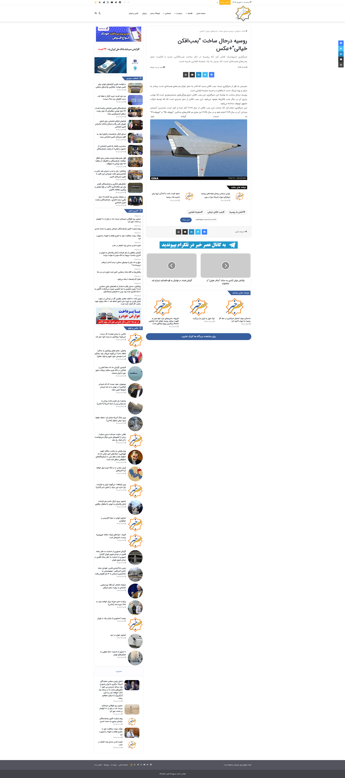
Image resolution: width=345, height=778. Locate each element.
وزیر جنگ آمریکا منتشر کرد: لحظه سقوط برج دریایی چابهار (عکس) (110, 419)
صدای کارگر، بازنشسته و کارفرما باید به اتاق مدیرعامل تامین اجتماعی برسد (111, 135)
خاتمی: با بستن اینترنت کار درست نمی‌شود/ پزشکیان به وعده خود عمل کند (111, 335)
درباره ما (114, 765)
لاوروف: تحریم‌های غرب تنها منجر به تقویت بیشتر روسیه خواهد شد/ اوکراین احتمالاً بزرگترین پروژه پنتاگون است (164, 321)
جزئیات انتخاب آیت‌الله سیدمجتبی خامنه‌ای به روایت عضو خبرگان (113, 586)
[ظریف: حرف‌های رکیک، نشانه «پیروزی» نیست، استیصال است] (135, 540)
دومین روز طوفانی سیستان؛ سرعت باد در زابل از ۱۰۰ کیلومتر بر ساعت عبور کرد (111, 708)
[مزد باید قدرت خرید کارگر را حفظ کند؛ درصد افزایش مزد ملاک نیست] (135, 100)
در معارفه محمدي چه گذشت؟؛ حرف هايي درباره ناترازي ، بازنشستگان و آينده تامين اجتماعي (110, 199)
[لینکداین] (198, 74)
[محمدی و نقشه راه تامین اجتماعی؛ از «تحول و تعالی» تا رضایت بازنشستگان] (135, 150)
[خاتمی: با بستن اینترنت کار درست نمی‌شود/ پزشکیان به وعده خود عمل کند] (135, 340)
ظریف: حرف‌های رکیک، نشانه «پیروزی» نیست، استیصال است (111, 536)
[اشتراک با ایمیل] (192, 74)
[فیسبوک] (211, 74)
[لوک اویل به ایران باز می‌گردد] (199, 307)
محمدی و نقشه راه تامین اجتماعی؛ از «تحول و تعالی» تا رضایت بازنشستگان (111, 147)
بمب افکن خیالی (215, 212)
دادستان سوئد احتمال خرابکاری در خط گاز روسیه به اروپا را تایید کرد (235, 320)
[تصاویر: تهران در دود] (135, 641)
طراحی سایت (181, 774)
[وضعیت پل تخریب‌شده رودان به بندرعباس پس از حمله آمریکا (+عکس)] (135, 407)
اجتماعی (168, 13)
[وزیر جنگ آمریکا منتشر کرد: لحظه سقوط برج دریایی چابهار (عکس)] (135, 423)
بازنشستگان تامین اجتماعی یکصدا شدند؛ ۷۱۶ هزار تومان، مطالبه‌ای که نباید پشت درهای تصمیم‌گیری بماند (110, 111)
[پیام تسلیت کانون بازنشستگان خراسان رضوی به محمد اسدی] (132, 721)
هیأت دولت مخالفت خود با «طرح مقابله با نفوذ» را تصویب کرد (111, 731)
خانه (244, 31)
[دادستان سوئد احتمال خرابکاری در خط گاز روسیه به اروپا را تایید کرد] (235, 307)
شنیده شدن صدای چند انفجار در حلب (110, 743)
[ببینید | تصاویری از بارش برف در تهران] (135, 624)
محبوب (118, 671)
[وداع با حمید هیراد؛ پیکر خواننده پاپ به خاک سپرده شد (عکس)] (135, 607)
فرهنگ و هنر (155, 13)
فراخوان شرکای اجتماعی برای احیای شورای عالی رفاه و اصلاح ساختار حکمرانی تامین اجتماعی (110, 124)
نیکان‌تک (162, 774)
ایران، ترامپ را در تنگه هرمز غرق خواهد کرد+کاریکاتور (111, 469)
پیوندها (106, 765)
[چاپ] (185, 74)
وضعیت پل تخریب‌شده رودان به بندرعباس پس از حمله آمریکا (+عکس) (111, 402)
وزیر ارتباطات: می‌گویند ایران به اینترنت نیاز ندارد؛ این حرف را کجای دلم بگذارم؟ (111, 486)
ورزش (144, 13)
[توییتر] (205, 74)
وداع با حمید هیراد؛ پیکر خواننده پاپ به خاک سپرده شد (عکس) (111, 603)
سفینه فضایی (195, 212)
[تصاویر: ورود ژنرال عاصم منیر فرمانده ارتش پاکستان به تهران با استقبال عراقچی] (135, 507)
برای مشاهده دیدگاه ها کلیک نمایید (199, 336)
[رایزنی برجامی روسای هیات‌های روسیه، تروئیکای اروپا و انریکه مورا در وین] (239, 196)
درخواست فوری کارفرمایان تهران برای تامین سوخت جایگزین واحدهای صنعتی (111, 85)
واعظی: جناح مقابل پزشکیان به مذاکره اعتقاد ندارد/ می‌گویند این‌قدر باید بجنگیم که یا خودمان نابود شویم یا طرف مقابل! (110, 353)
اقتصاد (190, 13)
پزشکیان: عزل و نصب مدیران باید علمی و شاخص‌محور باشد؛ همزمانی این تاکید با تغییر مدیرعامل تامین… (110, 174)
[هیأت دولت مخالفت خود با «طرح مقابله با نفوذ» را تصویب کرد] (132, 733)
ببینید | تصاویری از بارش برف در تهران (111, 618)
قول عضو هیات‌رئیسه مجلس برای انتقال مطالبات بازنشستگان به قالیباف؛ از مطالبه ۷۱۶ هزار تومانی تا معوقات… (110, 161)
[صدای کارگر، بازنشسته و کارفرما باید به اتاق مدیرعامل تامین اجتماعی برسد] (135, 138)
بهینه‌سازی (171, 774)
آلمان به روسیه (236, 212)
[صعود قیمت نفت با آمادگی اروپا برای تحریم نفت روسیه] (189, 196)
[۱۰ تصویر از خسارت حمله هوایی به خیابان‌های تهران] (135, 658)
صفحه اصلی (200, 13)
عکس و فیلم (133, 13)
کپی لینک (186, 220)
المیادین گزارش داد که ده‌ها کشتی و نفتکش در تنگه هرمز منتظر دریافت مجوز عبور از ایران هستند (111, 370)
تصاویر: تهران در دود (118, 635)
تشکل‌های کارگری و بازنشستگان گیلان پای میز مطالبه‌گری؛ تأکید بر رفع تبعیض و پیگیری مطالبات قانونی (110, 186)
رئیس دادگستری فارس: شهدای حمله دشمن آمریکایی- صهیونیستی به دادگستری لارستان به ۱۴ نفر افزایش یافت (110, 571)
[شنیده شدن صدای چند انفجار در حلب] (132, 745)
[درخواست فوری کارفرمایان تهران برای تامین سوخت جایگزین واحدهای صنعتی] (135, 88)
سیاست (179, 13)
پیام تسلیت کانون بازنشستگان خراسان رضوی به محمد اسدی (195, 2)
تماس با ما (98, 765)
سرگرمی (237, 31)
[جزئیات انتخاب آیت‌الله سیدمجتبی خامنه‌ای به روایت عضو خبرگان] (135, 591)
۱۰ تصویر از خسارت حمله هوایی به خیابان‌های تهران (113, 653)
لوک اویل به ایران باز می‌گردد (204, 318)
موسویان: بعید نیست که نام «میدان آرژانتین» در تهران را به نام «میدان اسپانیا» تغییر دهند (112, 387)
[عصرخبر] (243, 13)
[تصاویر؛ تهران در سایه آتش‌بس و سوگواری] (135, 524)
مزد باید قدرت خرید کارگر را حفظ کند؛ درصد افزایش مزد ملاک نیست (111, 97)
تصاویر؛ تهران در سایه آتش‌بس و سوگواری (113, 519)
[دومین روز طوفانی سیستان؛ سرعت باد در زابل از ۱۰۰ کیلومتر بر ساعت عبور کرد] (132, 709)
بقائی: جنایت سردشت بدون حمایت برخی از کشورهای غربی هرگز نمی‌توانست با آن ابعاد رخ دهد (110, 437)
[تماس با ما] (96, 2)
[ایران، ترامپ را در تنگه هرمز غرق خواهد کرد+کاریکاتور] (135, 474)
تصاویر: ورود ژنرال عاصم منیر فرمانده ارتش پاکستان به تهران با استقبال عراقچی (110, 503)
